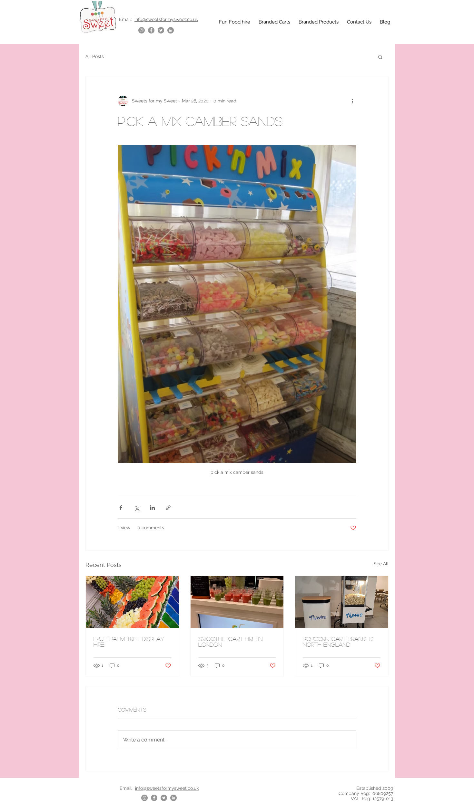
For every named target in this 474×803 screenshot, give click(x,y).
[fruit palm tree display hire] (132, 602)
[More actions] (352, 101)
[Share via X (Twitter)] (136, 508)
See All (381, 563)
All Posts (94, 56)
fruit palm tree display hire (129, 641)
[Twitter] (161, 30)
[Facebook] (151, 30)
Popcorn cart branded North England (338, 641)
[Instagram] (141, 30)
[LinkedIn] (170, 30)
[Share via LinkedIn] (152, 508)
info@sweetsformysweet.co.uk (166, 19)
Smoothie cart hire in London (230, 641)
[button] (380, 56)
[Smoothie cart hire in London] (237, 602)
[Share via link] (168, 508)
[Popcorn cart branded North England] (341, 602)
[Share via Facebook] (121, 508)
